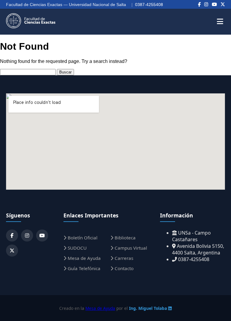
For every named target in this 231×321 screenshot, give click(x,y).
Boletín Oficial (81, 238)
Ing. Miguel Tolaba (148, 308)
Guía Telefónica (83, 268)
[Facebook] (199, 4)
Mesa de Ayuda (83, 258)
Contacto (123, 268)
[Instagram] (206, 4)
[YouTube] (214, 4)
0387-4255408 (149, 4)
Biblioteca (124, 238)
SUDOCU (76, 248)
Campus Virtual (130, 248)
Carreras (123, 258)
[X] (222, 4)
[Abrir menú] (220, 21)
